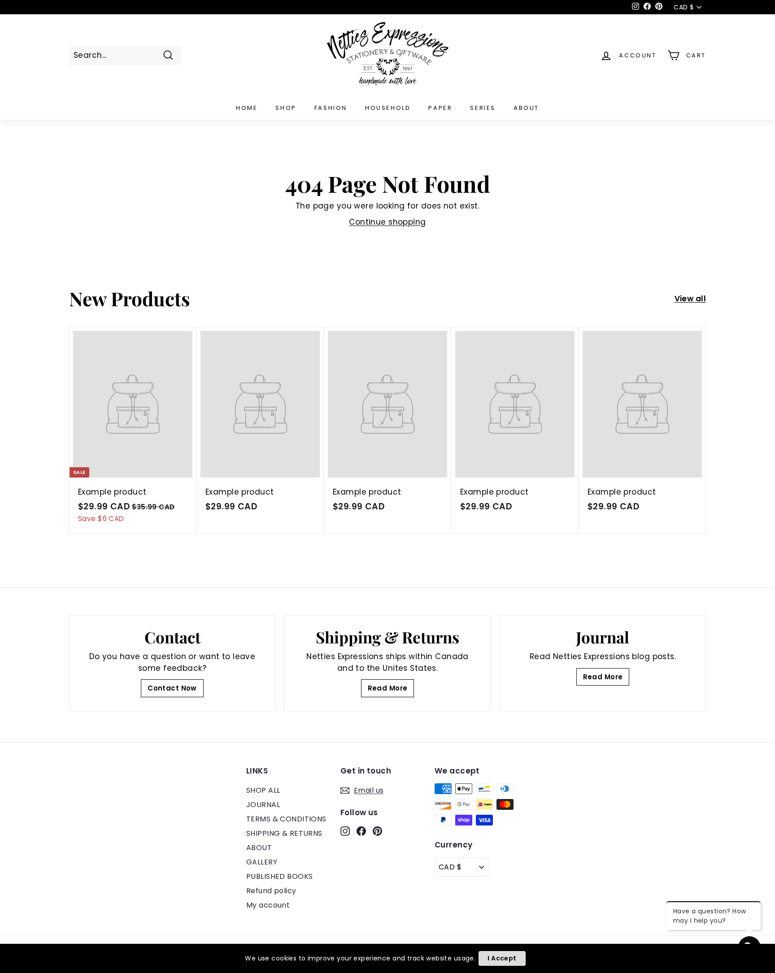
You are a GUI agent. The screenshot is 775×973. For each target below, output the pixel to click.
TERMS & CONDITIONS (286, 819)
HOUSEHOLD (387, 108)
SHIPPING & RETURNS (284, 833)
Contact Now (172, 688)
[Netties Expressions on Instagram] (345, 830)
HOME (246, 108)
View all (690, 298)
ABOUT (526, 108)
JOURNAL (263, 804)
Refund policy (271, 891)
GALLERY (261, 862)
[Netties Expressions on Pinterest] (377, 830)
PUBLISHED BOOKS (279, 876)
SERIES (483, 108)
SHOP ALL (263, 790)
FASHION (330, 108)
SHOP (285, 108)
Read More (388, 688)
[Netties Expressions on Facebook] (361, 830)
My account (268, 905)
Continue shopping (387, 222)
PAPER (440, 108)
